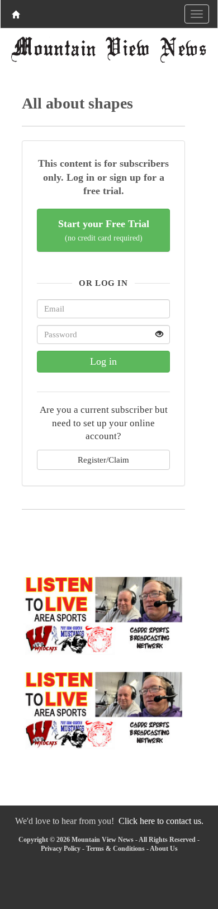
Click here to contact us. (161, 821)
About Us (164, 849)
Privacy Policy (60, 849)
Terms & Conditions (115, 849)
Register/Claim (103, 459)
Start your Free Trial (103, 230)
